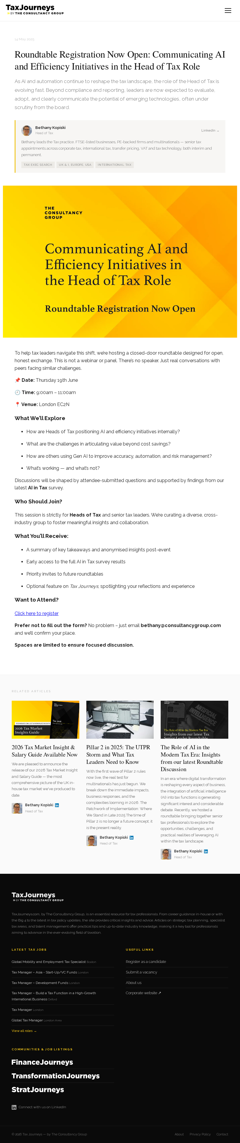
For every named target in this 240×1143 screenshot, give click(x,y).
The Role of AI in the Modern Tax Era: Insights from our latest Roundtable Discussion (192, 758)
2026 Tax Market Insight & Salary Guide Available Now (45, 750)
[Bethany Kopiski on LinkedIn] (57, 805)
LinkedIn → (210, 130)
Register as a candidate (146, 961)
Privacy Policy (200, 1134)
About (179, 1134)
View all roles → (24, 1031)
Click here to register (37, 613)
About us (133, 982)
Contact (222, 1134)
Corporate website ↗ (143, 993)
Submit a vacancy (141, 972)
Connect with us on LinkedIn (42, 1107)
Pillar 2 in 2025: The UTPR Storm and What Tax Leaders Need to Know (118, 754)
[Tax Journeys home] (36, 10)
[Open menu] (228, 10)
